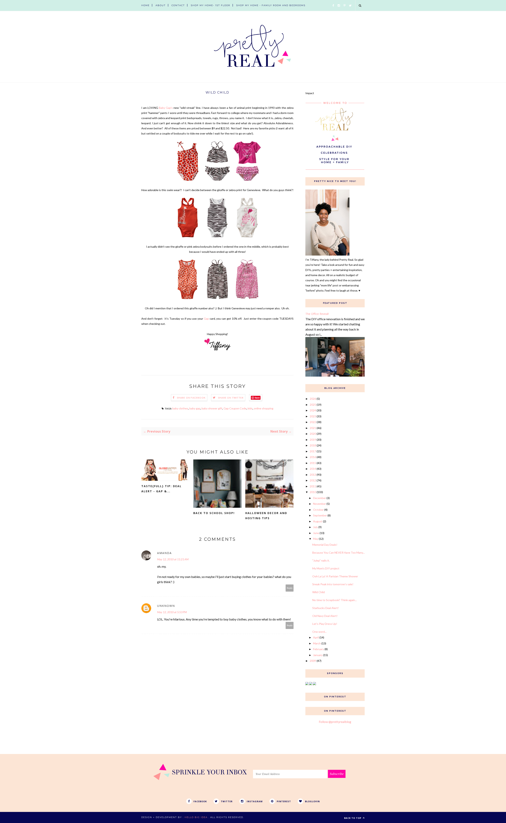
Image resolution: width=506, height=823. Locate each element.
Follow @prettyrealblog (335, 722)
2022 (313, 422)
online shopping (263, 408)
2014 (313, 468)
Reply (290, 588)
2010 (313, 492)
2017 (313, 451)
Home (145, 5)
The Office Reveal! (317, 314)
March (317, 643)
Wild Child (318, 592)
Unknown (166, 606)
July (315, 527)
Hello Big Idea (196, 817)
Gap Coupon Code (235, 408)
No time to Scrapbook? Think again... (334, 600)
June (316, 533)
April (316, 637)
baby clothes (180, 408)
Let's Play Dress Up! (324, 623)
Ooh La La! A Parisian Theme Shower (335, 576)
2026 (313, 398)
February (318, 649)
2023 (313, 416)
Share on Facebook (191, 397)
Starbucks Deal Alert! (325, 608)
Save (257, 397)
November (319, 503)
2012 (313, 480)
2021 (313, 428)
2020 (313, 433)
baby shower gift (212, 408)
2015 (313, 463)
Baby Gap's (166, 107)
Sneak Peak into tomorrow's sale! (332, 584)
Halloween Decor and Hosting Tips (266, 515)
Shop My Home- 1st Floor (210, 5)
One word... (319, 631)
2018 (313, 445)
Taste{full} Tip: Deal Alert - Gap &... (161, 488)
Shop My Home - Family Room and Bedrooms (270, 5)
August (317, 521)
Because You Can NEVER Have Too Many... (338, 552)
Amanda (164, 553)
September (320, 515)
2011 (313, 486)
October (318, 509)
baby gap (194, 408)
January (318, 655)
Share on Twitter (231, 397)
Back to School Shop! (214, 513)
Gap (207, 318)
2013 (313, 474)
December (319, 498)
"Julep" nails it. (321, 560)
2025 (313, 404)
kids (250, 408)
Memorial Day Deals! (324, 544)
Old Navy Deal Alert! (325, 615)
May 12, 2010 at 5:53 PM (172, 612)
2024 (313, 410)
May (315, 538)
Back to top (353, 817)
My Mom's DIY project (325, 568)
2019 (313, 439)
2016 (313, 457)
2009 (313, 660)
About (161, 5)
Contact (178, 5)
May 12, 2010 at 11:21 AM (173, 559)
